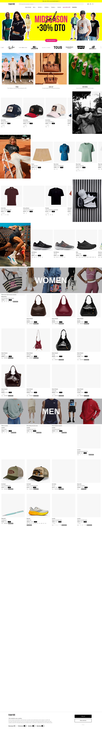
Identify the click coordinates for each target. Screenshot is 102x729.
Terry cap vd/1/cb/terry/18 (5, 485)
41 (42, 257)
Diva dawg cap (70, 121)
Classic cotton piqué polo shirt (6, 209)
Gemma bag (29, 390)
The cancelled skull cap (49, 121)
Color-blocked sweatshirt (56, 429)
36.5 (34, 257)
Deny (83, 724)
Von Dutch (3, 484)
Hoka (77, 252)
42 (33, 523)
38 (8, 301)
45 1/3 (93, 257)
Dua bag (28, 320)
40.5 (30, 523)
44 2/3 (90, 257)
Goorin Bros (3, 120)
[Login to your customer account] (93, 4)
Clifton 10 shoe (78, 253)
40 (40, 257)
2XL (8, 214)
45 (43, 523)
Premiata (47, 208)
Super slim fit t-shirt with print (28, 209)
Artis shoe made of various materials (7, 298)
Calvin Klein (3, 208)
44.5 (41, 523)
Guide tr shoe (29, 520)
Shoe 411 (33, 253)
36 (4, 301)
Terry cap (53, 485)
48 (95, 257)
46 (45, 523)
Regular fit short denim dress (59, 165)
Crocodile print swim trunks (31, 429)
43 (37, 523)
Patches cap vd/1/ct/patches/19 (32, 485)
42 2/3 (85, 257)
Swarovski (79, 484)
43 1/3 (88, 257)
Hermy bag (3, 354)
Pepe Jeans (56, 164)
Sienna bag (29, 354)
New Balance (34, 252)
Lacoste (3, 427)
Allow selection (83, 720)
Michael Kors (4, 296)
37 (36, 257)
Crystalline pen (3, 520)
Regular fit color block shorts (57, 520)
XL (52, 214)
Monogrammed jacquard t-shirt (82, 451)
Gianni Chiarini (30, 318)
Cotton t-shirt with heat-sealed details (51, 209)
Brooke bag (79, 354)
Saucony (100, 252)
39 (38, 257)
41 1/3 (82, 257)
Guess (33, 164)
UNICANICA (31, 323)
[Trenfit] (11, 3)
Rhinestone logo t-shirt (80, 165)
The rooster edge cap (4, 121)
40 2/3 (80, 257)
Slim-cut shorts (4, 429)
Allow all (83, 716)
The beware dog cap (26, 121)
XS (79, 170)
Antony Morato (26, 208)
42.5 (36, 523)
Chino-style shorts (35, 165)
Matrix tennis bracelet (81, 485)
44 (39, 523)
